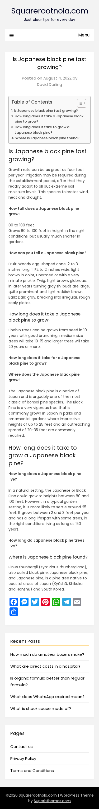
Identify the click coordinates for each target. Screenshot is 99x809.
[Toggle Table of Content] (79, 103)
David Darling (49, 84)
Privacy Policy (23, 758)
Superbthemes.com (52, 800)
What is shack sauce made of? (40, 708)
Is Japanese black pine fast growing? (46, 110)
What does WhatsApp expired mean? (47, 696)
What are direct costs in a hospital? (45, 666)
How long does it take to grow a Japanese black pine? (42, 129)
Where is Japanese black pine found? (47, 138)
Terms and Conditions (32, 770)
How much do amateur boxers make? (47, 654)
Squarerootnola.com (49, 11)
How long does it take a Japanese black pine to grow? (49, 119)
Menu (83, 35)
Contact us (21, 746)
